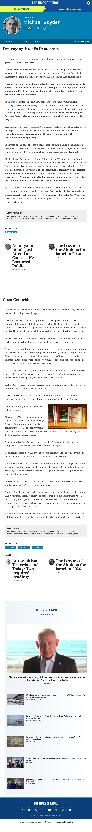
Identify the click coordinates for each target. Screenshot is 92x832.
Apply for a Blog (81, 41)
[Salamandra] (67, 822)
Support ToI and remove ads (70, 9)
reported (34, 126)
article (13, 101)
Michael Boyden (42, 22)
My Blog (26, 41)
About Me (38, 41)
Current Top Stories (47, 614)
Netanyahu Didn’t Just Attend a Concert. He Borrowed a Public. (23, 255)
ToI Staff (47, 684)
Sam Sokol (29, 699)
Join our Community (22, 9)
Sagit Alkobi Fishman (19, 269)
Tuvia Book (59, 257)
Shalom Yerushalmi (32, 784)
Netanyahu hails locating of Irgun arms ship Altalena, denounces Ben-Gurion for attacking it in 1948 (47, 679)
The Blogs (28, 17)
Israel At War (37, 547)
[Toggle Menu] (3, 3)
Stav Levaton (30, 742)
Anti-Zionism (10, 547)
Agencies (29, 721)
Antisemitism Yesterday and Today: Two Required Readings (25, 568)
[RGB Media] (48, 822)
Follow (27, 28)
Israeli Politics (11, 232)
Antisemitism (24, 547)
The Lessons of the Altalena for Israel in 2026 (71, 249)
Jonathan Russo (17, 580)
